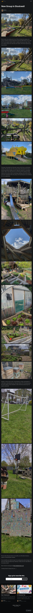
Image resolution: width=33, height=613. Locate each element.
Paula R (4, 600)
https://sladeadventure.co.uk (18, 565)
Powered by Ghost (16, 606)
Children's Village (15, 605)
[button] (31, 1)
